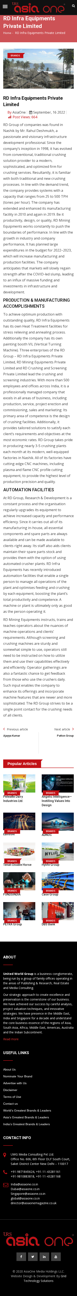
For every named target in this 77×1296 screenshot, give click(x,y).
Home (7, 33)
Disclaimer (10, 1090)
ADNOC (47, 835)
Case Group (50, 894)
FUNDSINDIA (12, 894)
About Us (9, 1069)
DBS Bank (48, 924)
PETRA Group (12, 924)
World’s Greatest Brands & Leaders (27, 1110)
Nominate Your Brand (17, 1076)
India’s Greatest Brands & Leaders (26, 1124)
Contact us (10, 1103)
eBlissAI (9, 834)
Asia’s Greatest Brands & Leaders (26, 1117)
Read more (11, 1039)
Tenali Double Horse (17, 864)
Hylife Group (50, 864)
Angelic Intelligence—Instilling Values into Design (57, 801)
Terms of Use (12, 1097)
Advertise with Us (15, 1083)
